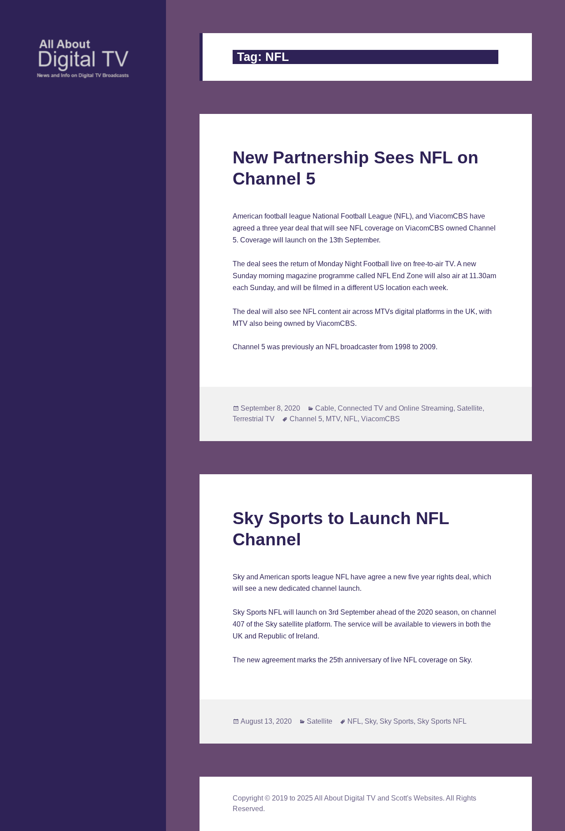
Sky (370, 721)
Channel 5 (306, 419)
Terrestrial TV (254, 419)
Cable (324, 408)
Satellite (469, 408)
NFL (351, 419)
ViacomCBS (380, 419)
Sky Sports (397, 721)
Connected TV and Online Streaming (395, 408)
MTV (333, 419)
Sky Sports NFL (442, 721)
